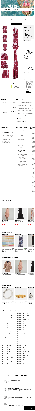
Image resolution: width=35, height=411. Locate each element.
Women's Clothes (13, 19)
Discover (3, 18)
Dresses (18, 18)
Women (8, 18)
